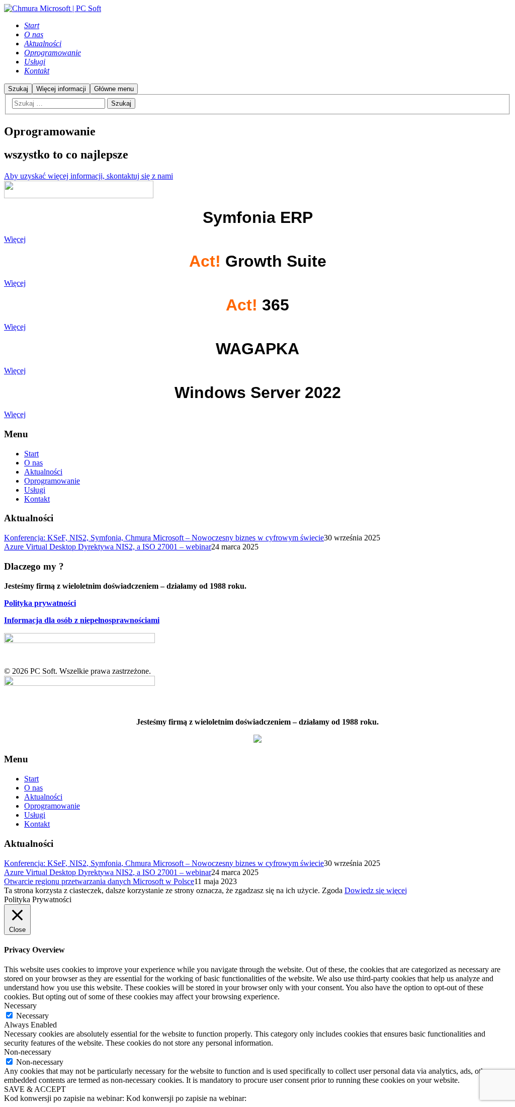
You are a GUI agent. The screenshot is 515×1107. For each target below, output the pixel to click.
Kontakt (37, 499)
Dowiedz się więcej (376, 890)
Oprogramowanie (52, 481)
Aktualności (43, 471)
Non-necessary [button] (27, 1052)
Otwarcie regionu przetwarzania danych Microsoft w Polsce (99, 881)
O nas (33, 462)
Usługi (34, 490)
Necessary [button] (20, 1005)
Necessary (32, 1015)
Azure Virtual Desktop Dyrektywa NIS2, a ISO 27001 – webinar (107, 546)
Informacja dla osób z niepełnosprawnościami (81, 620)
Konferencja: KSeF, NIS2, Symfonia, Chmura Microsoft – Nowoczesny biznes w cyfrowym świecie (164, 537)
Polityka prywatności (40, 603)
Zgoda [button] (332, 890)
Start (31, 453)
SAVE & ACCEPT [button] (35, 1089)
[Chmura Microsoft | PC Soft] (52, 8)
